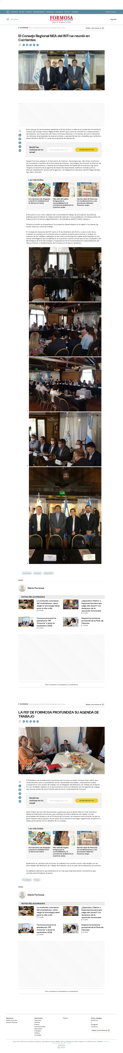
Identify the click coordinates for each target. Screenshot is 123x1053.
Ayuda (69, 1043)
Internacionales (39, 12)
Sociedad (75, 12)
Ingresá (113, 19)
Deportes (14, 12)
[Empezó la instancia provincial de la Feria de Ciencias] (70, 622)
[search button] (7, 11)
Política (67, 12)
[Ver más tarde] (19, 45)
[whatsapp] (24, 45)
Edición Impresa (111, 12)
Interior (29, 12)
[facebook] (27, 45)
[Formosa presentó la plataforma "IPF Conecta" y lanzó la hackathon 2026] (26, 622)
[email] (34, 45)
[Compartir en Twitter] (31, 45)
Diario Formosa (36, 588)
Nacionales (50, 12)
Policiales (59, 12)
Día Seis (22, 12)
